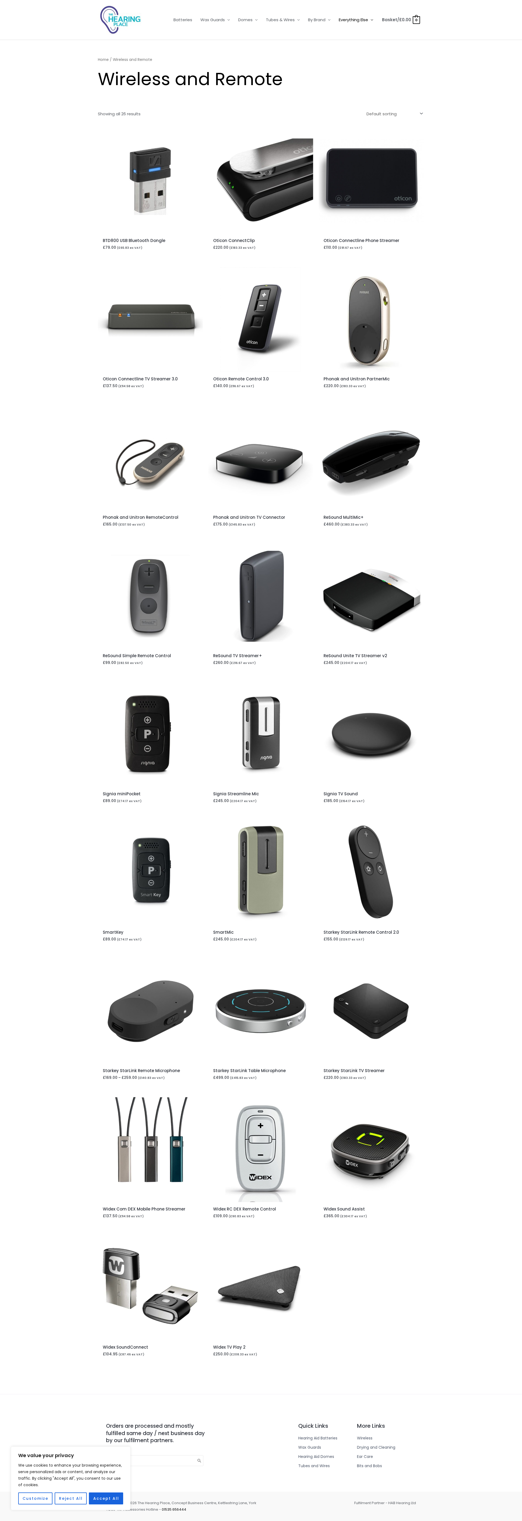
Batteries (182, 20)
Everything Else (353, 20)
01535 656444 (174, 1509)
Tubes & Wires (280, 20)
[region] (70, 1478)
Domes (245, 20)
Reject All (71, 1498)
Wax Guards (212, 20)
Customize (35, 1498)
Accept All (106, 1498)
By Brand (316, 20)
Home (103, 59)
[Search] (199, 1460)
